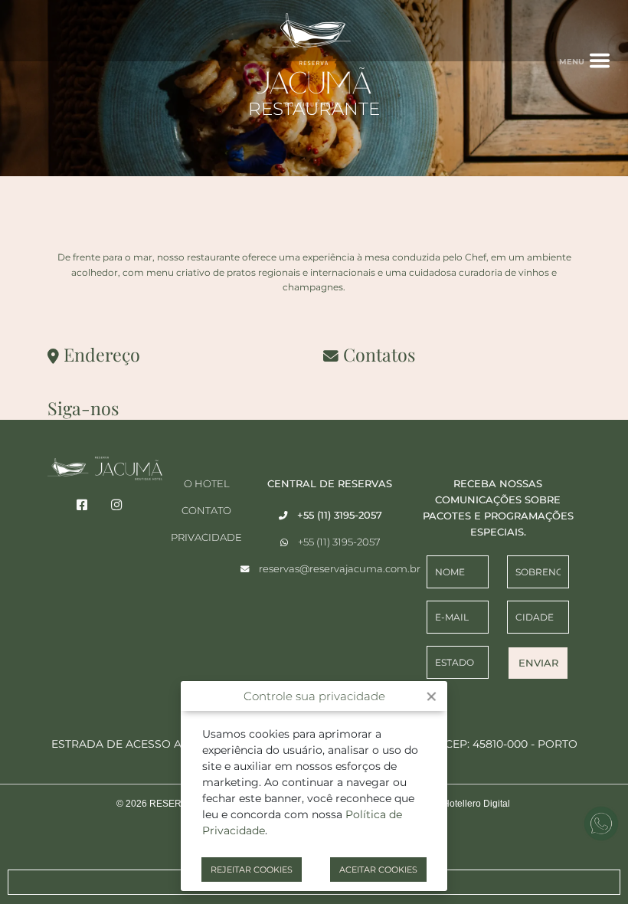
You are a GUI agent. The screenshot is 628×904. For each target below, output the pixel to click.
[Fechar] (432, 697)
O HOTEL (207, 483)
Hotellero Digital (476, 803)
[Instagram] (116, 505)
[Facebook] (82, 505)
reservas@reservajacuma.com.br (339, 568)
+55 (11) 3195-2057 (339, 542)
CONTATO (206, 510)
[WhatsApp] (601, 823)
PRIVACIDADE (206, 537)
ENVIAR (538, 663)
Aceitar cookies (378, 869)
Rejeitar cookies (252, 869)
